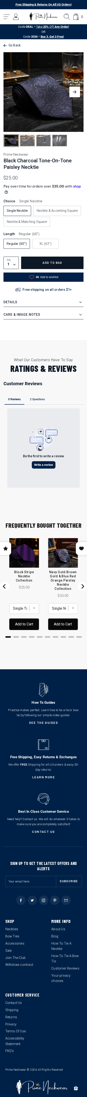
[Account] (16, 17)
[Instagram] (43, 900)
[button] (6, 17)
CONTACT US (43, 831)
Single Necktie (17, 210)
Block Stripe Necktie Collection (24, 576)
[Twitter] (32, 900)
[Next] (82, 586)
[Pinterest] (54, 900)
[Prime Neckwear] (43, 17)
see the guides (43, 722)
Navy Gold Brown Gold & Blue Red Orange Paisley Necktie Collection (63, 580)
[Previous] (4, 586)
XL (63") (45, 243)
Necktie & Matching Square (27, 222)
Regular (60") (17, 243)
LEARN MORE (43, 777)
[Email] (66, 900)
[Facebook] (21, 900)
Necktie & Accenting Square (57, 210)
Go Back (15, 45)
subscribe (69, 881)
